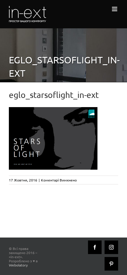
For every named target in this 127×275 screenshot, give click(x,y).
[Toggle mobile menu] (115, 9)
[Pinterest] (111, 264)
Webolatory (18, 265)
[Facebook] (95, 247)
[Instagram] (111, 247)
